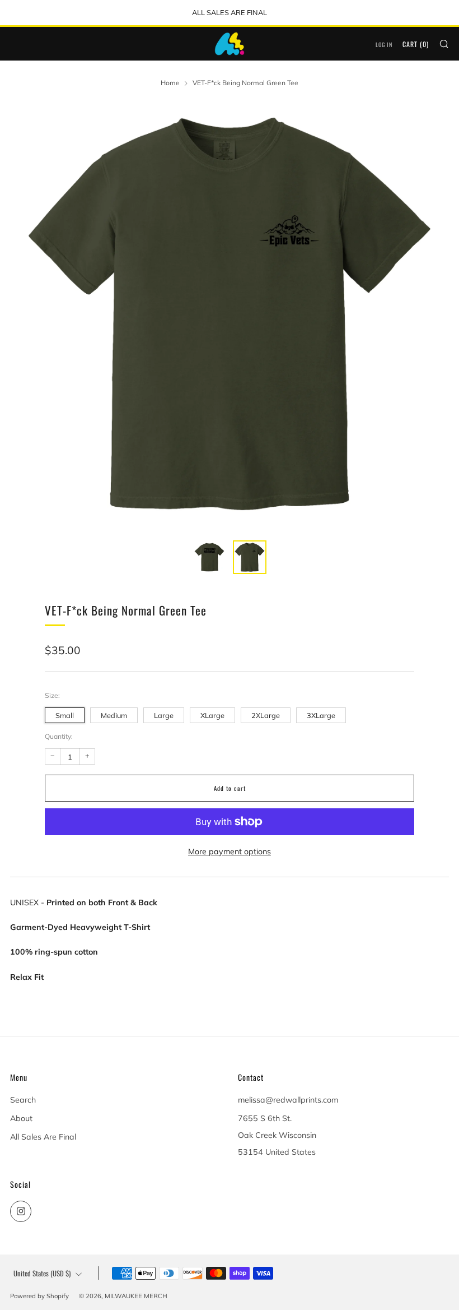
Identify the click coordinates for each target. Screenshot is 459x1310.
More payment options (229, 851)
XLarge (212, 715)
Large (164, 715)
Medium (114, 715)
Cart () (415, 44)
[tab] (209, 557)
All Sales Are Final (43, 1137)
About (21, 1118)
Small (64, 715)
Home (170, 82)
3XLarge (321, 715)
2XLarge (265, 715)
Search (23, 1100)
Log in (384, 44)
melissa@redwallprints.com (288, 1100)
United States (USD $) (42, 1273)
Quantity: (59, 736)
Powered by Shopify (39, 1296)
